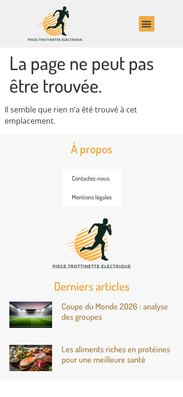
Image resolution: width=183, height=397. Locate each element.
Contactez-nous (90, 178)
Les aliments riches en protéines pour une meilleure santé (115, 354)
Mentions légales (92, 197)
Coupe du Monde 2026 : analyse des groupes (114, 311)
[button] (146, 24)
